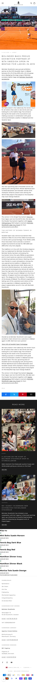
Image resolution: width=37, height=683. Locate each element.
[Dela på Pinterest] (23, 394)
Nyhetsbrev (5, 583)
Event (14, 52)
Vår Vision (5, 586)
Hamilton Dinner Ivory (11, 556)
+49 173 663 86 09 (12, 640)
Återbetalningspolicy (8, 595)
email (4, 618)
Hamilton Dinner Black (11, 564)
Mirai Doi (30, 217)
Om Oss (4, 589)
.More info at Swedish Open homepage (15, 344)
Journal (5, 502)
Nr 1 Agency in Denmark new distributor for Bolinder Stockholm (15, 508)
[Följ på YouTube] (11, 662)
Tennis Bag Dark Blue (10, 542)
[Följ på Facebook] (2, 662)
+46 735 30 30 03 (11, 618)
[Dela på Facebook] (6, 394)
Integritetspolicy (7, 598)
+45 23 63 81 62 (11, 657)
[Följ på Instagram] (7, 662)
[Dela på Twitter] (14, 394)
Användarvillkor (7, 601)
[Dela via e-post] (31, 394)
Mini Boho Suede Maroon (12, 535)
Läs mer (4, 469)
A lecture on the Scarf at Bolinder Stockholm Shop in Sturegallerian (15, 458)
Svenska (27, 667)
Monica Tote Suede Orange (13, 570)
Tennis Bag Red (7, 549)
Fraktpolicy (5, 592)
